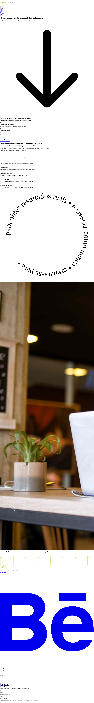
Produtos (1, 9)
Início (4, 670)
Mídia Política (5, 677)
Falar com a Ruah (3, 13)
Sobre (1, 11)
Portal (1, 10)
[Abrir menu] (1, 15)
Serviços (2, 6)
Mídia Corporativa (6, 678)
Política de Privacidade (4, 702)
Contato (1, 12)
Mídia (2, 8)
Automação (5, 671)
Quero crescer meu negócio (5, 141)
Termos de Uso (11, 702)
